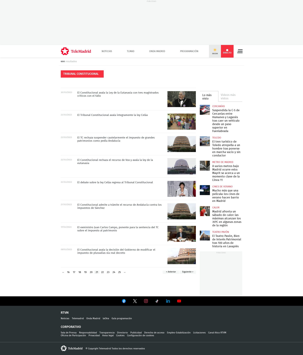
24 (114, 272)
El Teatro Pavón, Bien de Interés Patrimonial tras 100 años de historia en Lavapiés (205, 236)
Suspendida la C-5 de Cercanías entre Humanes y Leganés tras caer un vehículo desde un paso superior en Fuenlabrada (205, 110)
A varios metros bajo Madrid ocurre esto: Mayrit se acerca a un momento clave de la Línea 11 (205, 166)
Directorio (122, 333)
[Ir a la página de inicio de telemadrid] (76, 51)
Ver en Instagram (146, 301)
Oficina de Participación (73, 335)
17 (74, 272)
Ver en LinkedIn (168, 301)
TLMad (130, 51)
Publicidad (136, 333)
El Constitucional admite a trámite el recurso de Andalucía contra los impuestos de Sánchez (181, 211)
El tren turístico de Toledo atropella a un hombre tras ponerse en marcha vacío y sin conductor (205, 141)
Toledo (216, 137)
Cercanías (218, 106)
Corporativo (71, 327)
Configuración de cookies (140, 335)
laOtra (106, 318)
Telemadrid (78, 318)
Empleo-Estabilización (179, 333)
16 (68, 272)
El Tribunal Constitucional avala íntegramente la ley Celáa (181, 121)
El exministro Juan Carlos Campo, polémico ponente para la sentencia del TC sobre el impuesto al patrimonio (181, 234)
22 (102, 272)
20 (91, 272)
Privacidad (94, 335)
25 (119, 272)
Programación (189, 51)
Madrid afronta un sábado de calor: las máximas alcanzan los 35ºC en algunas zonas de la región (205, 211)
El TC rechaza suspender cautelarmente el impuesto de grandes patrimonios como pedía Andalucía (181, 144)
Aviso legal (108, 335)
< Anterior (171, 272)
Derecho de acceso (154, 333)
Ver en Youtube (179, 301)
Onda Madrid (157, 51)
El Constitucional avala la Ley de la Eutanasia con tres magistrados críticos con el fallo (181, 99)
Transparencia (107, 333)
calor (216, 207)
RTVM (65, 312)
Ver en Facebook (124, 301)
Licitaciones (199, 333)
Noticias (107, 51)
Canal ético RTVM (217, 333)
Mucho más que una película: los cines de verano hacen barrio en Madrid (205, 190)
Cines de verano (222, 186)
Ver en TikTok (157, 301)
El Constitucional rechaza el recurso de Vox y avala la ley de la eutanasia (181, 166)
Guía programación (122, 318)
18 (79, 272)
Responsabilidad (88, 333)
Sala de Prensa (69, 333)
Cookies (120, 335)
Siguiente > (187, 272)
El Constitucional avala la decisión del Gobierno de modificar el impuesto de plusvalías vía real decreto (181, 256)
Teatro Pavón (220, 232)
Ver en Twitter (135, 301)
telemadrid (72, 348)
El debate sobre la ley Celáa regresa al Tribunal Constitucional (181, 189)
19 (85, 272)
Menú (240, 51)
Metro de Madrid (222, 162)
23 (108, 272)
